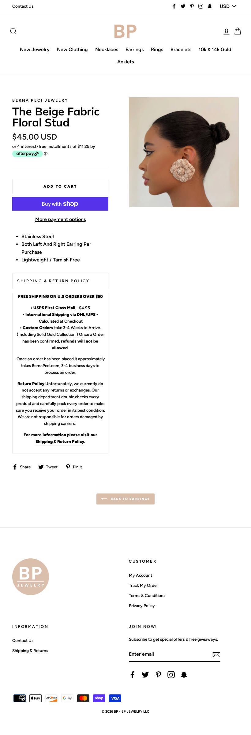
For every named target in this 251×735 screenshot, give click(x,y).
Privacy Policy (142, 605)
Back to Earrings (130, 499)
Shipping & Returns (30, 650)
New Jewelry (35, 49)
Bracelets (180, 49)
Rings (157, 49)
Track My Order (143, 585)
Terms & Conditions (147, 595)
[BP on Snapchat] (184, 674)
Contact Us (22, 6)
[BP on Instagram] (171, 674)
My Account (140, 575)
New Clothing (72, 49)
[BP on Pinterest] (158, 674)
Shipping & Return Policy (60, 441)
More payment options (60, 219)
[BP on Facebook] (132, 674)
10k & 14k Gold (215, 49)
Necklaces (106, 49)
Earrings (135, 49)
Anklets (125, 62)
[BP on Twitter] (145, 674)
